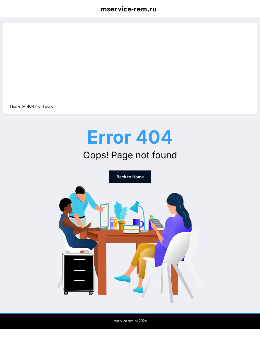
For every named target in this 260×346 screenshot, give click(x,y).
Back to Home (130, 176)
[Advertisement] (130, 65)
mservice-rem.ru (129, 8)
